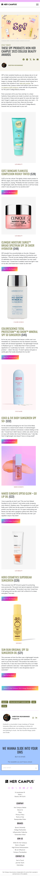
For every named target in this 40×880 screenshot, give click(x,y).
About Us (20, 810)
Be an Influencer (20, 850)
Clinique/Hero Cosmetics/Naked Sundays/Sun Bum (15, 41)
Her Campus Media (20, 807)
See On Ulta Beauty (9, 192)
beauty (4, 702)
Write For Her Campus (20, 843)
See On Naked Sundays (10, 521)
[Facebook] (24, 59)
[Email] (38, 59)
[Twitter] (31, 59)
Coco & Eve (18, 411)
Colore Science (19, 322)
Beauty (8, 45)
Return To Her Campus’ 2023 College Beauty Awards (20, 688)
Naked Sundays (18, 487)
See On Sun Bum (8, 675)
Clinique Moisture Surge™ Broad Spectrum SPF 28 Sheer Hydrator (17, 245)
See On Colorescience (10, 357)
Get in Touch (20, 860)
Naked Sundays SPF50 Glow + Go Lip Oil (19, 495)
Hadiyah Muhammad (15, 65)
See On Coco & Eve (9, 441)
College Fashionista (20, 830)
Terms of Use (20, 817)
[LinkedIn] (34, 59)
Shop (20, 812)
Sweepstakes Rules (20, 819)
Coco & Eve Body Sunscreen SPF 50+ (18, 419)
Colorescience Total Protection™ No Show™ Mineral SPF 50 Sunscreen (19, 331)
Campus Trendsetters (20, 852)
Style (3, 45)
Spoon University (20, 827)
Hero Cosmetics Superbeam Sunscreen (16, 578)
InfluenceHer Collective (20, 832)
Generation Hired (20, 834)
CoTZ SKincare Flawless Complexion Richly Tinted (15, 172)
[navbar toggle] (37, 4)
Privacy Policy (20, 814)
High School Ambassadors (20, 847)
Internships (20, 865)
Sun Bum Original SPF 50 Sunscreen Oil (14, 651)
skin (33, 702)
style (4, 706)
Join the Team (20, 863)
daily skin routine (25, 83)
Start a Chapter (20, 845)
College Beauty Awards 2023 (20, 702)
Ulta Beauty (18, 164)
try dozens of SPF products (9, 87)
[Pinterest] (27, 59)
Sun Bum (18, 643)
